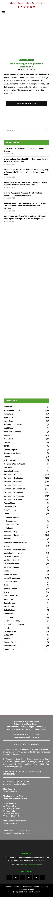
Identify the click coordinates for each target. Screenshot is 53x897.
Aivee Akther (9, 417)
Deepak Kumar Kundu (12, 453)
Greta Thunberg (10, 510)
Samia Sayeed (9, 603)
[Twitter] (16, 877)
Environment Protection (26, 60)
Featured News (10, 507)
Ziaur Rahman (9, 649)
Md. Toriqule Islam (11, 567)
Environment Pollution (13, 475)
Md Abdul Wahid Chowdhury (15, 549)
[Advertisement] (26, 256)
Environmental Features (13, 492)
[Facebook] (9, 877)
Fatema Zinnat (9, 503)
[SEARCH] (46, 130)
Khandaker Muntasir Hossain (15, 542)
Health (6, 514)
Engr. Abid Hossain (11, 471)
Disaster (7, 457)
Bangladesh (8, 435)
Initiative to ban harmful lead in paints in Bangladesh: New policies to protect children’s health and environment (25, 205)
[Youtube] (42, 877)
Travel (6, 628)
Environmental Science (13, 499)
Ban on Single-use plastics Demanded (26, 65)
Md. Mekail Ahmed (11, 560)
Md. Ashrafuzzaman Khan (14, 553)
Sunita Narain (9, 614)
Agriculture (8, 414)
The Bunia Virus (12, 525)
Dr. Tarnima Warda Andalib (14, 464)
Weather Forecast (11, 642)
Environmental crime (12, 485)
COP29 (6, 446)
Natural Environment (12, 578)
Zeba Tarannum (10, 646)
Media (6, 571)
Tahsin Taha (8, 617)
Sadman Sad (9, 599)
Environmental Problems (14, 496)
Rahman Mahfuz (10, 589)
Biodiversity (8, 439)
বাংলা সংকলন (40, 3)
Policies (12, 3)
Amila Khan (8, 421)
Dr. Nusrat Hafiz (10, 460)
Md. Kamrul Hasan (11, 557)
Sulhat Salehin (9, 610)
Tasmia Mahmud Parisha (14, 624)
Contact (21, 3)
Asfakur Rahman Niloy (13, 425)
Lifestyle (7, 546)
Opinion (7, 585)
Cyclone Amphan (10, 450)
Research (7, 592)
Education (8, 467)
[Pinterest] (29, 877)
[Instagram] (22, 877)
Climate (7, 442)
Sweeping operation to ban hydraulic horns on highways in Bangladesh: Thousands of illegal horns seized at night (26, 172)
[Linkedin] (36, 877)
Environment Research (13, 482)
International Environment (14, 535)
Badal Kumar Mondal (12, 432)
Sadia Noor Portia (11, 596)
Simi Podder (9, 607)
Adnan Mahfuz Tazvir (12, 410)
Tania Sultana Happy (12, 621)
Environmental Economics (14, 489)
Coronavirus (11, 521)
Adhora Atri (8, 407)
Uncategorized (10, 631)
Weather (7, 639)
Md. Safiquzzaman (11, 564)
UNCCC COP (8, 635)
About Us (30, 3)
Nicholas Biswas (10, 582)
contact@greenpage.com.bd (31, 865)
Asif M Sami (8, 428)
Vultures (9, 528)
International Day (10, 532)
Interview (7, 539)
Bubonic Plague (12, 517)
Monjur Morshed (10, 574)
